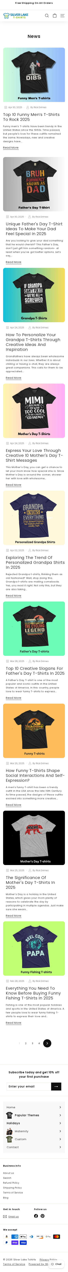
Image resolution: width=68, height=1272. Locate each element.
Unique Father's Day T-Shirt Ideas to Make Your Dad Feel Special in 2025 (34, 229)
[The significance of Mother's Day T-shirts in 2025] (34, 838)
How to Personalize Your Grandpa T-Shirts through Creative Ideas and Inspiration (33, 342)
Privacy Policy (48, 1259)
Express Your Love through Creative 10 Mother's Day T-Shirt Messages (34, 455)
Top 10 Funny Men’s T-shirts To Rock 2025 (31, 117)
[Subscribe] (56, 1087)
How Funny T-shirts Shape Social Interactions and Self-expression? (35, 775)
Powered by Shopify (42, 1264)
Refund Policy (11, 1182)
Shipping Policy (12, 1187)
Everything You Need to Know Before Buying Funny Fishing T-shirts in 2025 (33, 993)
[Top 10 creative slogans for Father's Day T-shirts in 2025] (34, 628)
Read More (11, 147)
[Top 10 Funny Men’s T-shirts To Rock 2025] (34, 75)
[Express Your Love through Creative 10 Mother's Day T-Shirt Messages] (34, 411)
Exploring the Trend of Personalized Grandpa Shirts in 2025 (35, 562)
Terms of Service (13, 1192)
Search (7, 1177)
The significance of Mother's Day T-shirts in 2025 (30, 882)
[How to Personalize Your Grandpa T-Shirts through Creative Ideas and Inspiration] (34, 295)
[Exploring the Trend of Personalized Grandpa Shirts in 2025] (34, 518)
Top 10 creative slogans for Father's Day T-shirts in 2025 (35, 671)
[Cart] (54, 15)
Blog (6, 1197)
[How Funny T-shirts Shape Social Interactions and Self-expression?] (34, 731)
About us (8, 1173)
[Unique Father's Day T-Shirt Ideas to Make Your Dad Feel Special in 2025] (34, 184)
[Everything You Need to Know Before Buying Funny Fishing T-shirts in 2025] (34, 948)
